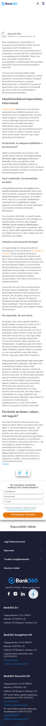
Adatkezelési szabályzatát (16, 510)
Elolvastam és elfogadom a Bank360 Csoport (21, 508)
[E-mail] (19, 473)
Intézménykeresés (11, 660)
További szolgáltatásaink (16, 559)
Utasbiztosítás (8, 109)
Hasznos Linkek (11, 568)
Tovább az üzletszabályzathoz (16, 664)
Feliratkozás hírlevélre (23, 514)
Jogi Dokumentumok (14, 541)
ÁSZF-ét (31, 510)
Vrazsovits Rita (14, 34)
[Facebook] (27, 473)
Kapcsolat (9, 550)
